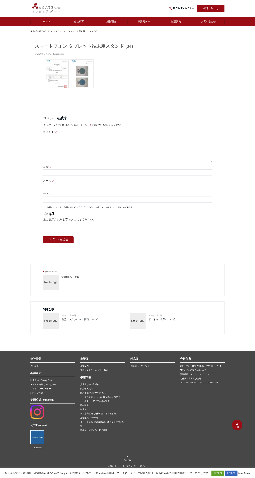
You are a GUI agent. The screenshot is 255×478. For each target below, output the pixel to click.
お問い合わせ (210, 8)
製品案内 (176, 21)
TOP (237, 427)
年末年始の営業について (161, 319)
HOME (46, 21)
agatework (59, 54)
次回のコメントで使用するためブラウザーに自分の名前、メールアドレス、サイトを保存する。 (92, 207)
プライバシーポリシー (40, 388)
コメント (50, 131)
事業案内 (142, 21)
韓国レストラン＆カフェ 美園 (94, 370)
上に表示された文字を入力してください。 (69, 219)
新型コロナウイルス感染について (79, 319)
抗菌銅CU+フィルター (140, 366)
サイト (47, 193)
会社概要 (79, 21)
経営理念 (111, 21)
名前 (47, 167)
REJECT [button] (231, 473)
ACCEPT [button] (218, 473)
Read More (243, 473)
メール (48, 180)
